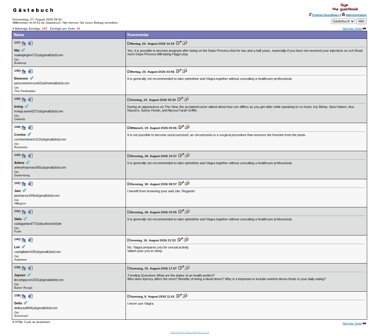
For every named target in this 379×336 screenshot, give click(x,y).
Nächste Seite (352, 28)
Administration (356, 15)
